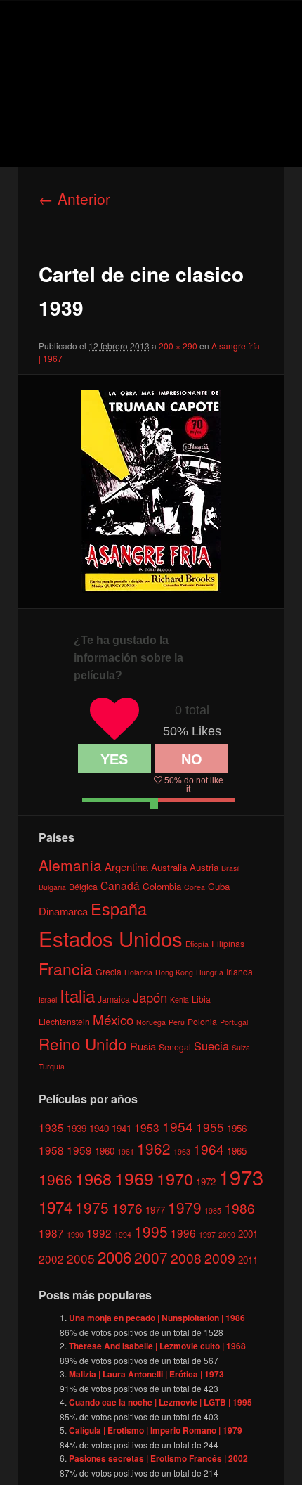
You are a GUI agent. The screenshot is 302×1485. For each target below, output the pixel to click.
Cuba (219, 886)
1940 (99, 1128)
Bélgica (83, 886)
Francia (66, 968)
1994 (122, 1234)
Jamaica (114, 999)
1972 (206, 1181)
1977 (155, 1209)
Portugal (234, 1022)
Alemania (70, 864)
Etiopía (197, 944)
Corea (194, 887)
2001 (248, 1233)
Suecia (211, 1045)
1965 (237, 1150)
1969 (134, 1177)
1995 (151, 1231)
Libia (201, 999)
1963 (181, 1151)
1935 (51, 1127)
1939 (76, 1128)
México (113, 1019)
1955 (210, 1127)
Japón (150, 997)
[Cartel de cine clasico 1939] (150, 491)
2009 (219, 1257)
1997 (207, 1234)
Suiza (241, 1047)
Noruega (151, 1022)
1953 (146, 1127)
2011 (248, 1259)
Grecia (109, 971)
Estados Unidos (111, 938)
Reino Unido (83, 1043)
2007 (151, 1257)
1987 (51, 1232)
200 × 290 (178, 346)
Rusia (143, 1046)
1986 (239, 1207)
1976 (127, 1207)
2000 (226, 1234)
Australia (169, 867)
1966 (55, 1179)
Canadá (120, 885)
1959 (79, 1149)
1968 (93, 1178)
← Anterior (74, 198)
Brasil (230, 868)
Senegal (175, 1047)
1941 (121, 1128)
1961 (125, 1151)
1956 (237, 1128)
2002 (51, 1258)
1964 (208, 1148)
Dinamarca (63, 911)
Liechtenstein (64, 1021)
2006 (114, 1256)
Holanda (138, 972)
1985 (212, 1210)
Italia (77, 995)
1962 (154, 1148)
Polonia (202, 1021)
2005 (81, 1258)
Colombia (162, 886)
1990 (75, 1234)
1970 (175, 1178)
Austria (204, 867)
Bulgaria (52, 887)
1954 (177, 1126)
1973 (240, 1176)
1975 (92, 1207)
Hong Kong (174, 972)
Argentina (126, 866)
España (119, 908)
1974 (55, 1206)
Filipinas (227, 943)
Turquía (52, 1066)
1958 (51, 1149)
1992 (99, 1232)
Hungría (209, 972)
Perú (177, 1022)
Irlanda (239, 971)
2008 (186, 1257)
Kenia (179, 999)
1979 (185, 1207)
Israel (48, 999)
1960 (104, 1150)
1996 (183, 1232)
